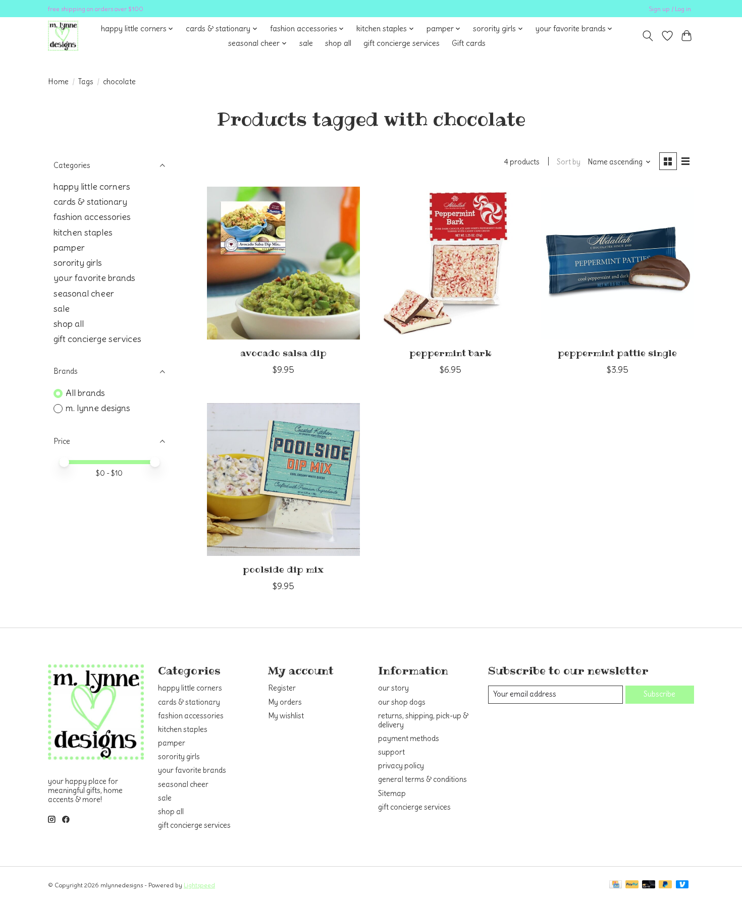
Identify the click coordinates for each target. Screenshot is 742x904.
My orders (285, 702)
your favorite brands (94, 278)
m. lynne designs (98, 408)
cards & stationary (90, 201)
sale (306, 43)
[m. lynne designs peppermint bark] (450, 263)
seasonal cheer (84, 293)
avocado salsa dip (283, 353)
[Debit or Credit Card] (648, 885)
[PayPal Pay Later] (665, 885)
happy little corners (92, 186)
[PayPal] (632, 885)
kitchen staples (83, 232)
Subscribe (659, 694)
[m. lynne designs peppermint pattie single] (617, 263)
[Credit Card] (615, 885)
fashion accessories (92, 216)
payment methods (408, 738)
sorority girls (78, 262)
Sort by (568, 161)
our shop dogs (402, 702)
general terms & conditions (422, 779)
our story (393, 688)
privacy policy (401, 765)
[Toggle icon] (648, 36)
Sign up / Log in (670, 9)
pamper (69, 247)
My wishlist (286, 715)
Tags (85, 81)
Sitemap (392, 793)
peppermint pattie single (617, 353)
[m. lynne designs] (63, 36)
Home (58, 81)
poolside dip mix (283, 569)
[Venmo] (682, 885)
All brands (85, 393)
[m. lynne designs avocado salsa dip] (283, 263)
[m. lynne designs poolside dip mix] (283, 479)
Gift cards (469, 43)
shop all (338, 43)
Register (282, 688)
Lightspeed (199, 885)
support (391, 752)
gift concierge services (401, 43)
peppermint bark (450, 353)
